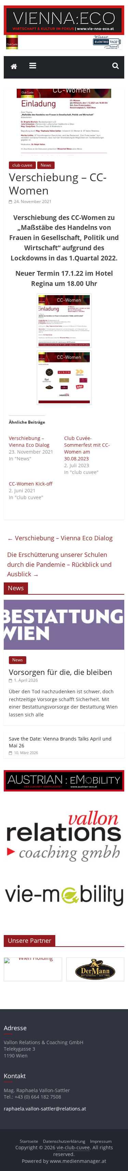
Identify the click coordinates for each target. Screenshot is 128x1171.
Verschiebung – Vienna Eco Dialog (29, 441)
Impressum (101, 1141)
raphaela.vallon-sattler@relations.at (45, 1108)
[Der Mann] (95, 958)
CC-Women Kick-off (31, 483)
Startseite (29, 1141)
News (46, 165)
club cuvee (22, 165)
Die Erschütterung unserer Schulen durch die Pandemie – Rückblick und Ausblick (59, 564)
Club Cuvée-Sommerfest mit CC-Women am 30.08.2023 (87, 448)
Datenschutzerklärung (64, 1141)
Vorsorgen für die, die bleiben (60, 672)
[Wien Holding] (33, 958)
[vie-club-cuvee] (64, 9)
